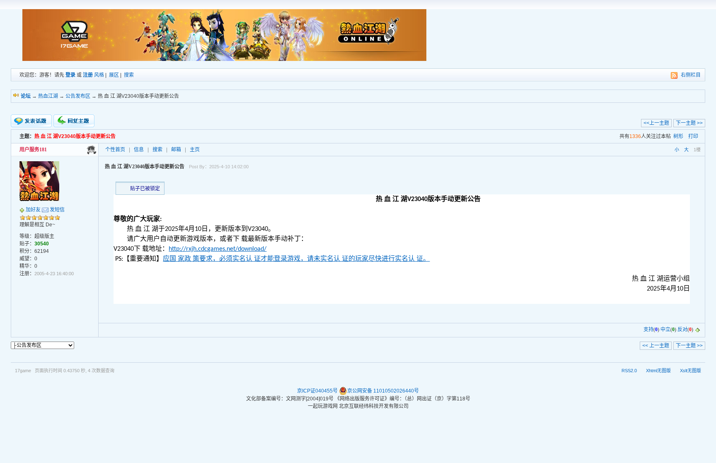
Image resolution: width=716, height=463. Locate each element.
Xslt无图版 (690, 370)
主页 (195, 150)
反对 (682, 329)
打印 (693, 136)
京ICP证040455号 (317, 391)
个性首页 (115, 150)
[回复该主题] (73, 120)
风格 (99, 75)
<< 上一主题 (655, 346)
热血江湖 (48, 96)
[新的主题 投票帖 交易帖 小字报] (31, 121)
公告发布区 (77, 96)
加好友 (33, 210)
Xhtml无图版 (658, 370)
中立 (665, 329)
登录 (70, 75)
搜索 (129, 75)
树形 (678, 136)
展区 (114, 75)
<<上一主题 (656, 123)
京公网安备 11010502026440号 (383, 391)
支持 (648, 329)
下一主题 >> (689, 123)
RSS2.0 (629, 370)
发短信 (57, 210)
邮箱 (176, 150)
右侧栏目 (691, 75)
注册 (88, 75)
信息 (139, 150)
